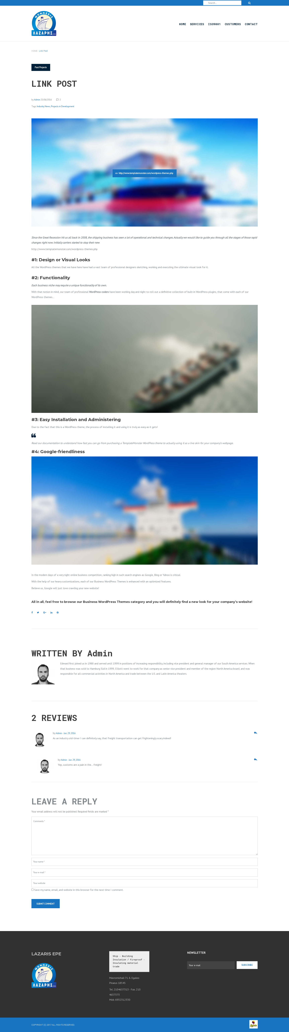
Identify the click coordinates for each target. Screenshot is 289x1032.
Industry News (43, 106)
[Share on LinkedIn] (51, 613)
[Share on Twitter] (38, 613)
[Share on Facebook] (32, 613)
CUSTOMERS (233, 24)
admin (37, 99)
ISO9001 (214, 24)
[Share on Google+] (44, 613)
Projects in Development (62, 106)
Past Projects (41, 67)
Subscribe (247, 965)
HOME (182, 24)
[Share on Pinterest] (58, 613)
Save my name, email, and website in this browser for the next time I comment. (78, 889)
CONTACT (251, 24)
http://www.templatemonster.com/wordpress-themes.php (146, 173)
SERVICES (197, 24)
